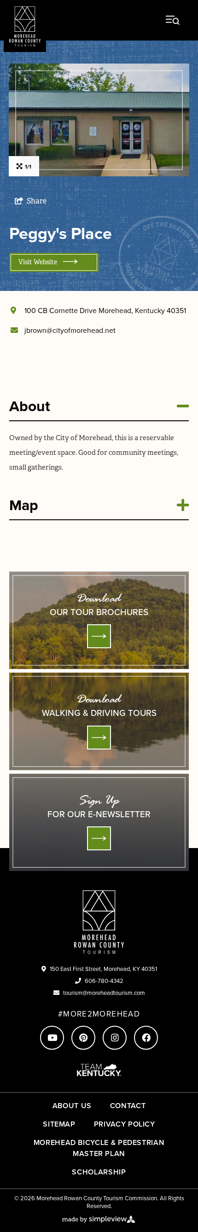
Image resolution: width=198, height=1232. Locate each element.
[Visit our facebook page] (146, 1038)
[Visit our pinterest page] (83, 1038)
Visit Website (38, 262)
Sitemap (59, 1124)
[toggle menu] (173, 20)
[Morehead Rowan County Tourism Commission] (25, 26)
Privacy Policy (124, 1124)
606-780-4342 (104, 980)
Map (23, 505)
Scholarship (99, 1172)
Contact (128, 1105)
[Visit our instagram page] (115, 1038)
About (29, 406)
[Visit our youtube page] (52, 1038)
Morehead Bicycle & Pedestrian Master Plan (99, 1148)
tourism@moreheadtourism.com (104, 992)
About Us (72, 1105)
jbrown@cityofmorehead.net (70, 330)
